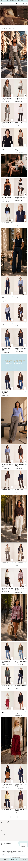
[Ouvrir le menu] (3, 3)
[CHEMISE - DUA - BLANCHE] (20, 112)
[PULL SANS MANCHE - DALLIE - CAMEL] (20, 137)
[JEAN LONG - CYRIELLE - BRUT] (7, 285)
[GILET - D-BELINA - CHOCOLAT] (7, 479)
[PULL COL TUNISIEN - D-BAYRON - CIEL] (7, 453)
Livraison (2, 832)
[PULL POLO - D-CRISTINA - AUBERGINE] (20, 799)
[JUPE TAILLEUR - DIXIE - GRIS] (20, 88)
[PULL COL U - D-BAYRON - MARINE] (20, 479)
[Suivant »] (19, 817)
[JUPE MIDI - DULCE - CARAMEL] (7, 773)
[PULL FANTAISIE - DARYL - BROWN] (7, 337)
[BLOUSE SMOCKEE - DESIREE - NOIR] (20, 700)
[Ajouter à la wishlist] (12, 98)
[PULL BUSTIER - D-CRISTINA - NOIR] (7, 187)
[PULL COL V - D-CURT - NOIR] (7, 212)
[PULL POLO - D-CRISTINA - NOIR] (7, 137)
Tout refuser (23, 859)
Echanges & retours (4, 834)
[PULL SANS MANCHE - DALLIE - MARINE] (20, 212)
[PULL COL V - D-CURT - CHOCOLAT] (20, 312)
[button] (23, 3)
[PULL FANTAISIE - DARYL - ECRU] (7, 577)
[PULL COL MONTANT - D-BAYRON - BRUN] (7, 380)
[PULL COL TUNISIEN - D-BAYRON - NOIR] (20, 675)
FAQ (2, 836)
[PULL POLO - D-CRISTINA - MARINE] (20, 773)
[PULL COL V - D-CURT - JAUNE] (7, 799)
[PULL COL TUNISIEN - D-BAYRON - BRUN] (20, 453)
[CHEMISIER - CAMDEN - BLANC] (20, 187)
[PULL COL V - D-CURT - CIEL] (20, 285)
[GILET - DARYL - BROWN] (20, 380)
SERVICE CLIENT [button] (4, 826)
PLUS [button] (2, 841)
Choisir (4, 859)
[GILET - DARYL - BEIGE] (7, 552)
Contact (2, 830)
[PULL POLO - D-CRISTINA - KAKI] (20, 651)
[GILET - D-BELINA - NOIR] (7, 651)
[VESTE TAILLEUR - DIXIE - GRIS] (7, 88)
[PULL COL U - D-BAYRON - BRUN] (20, 337)
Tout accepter (14, 859)
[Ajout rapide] (12, 95)
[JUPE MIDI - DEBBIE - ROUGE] (7, 700)
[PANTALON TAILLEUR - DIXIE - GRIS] (7, 112)
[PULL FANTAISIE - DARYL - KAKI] (7, 675)
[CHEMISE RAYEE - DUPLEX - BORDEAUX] (20, 577)
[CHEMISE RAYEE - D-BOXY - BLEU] (7, 312)
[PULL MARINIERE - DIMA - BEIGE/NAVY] (20, 552)
